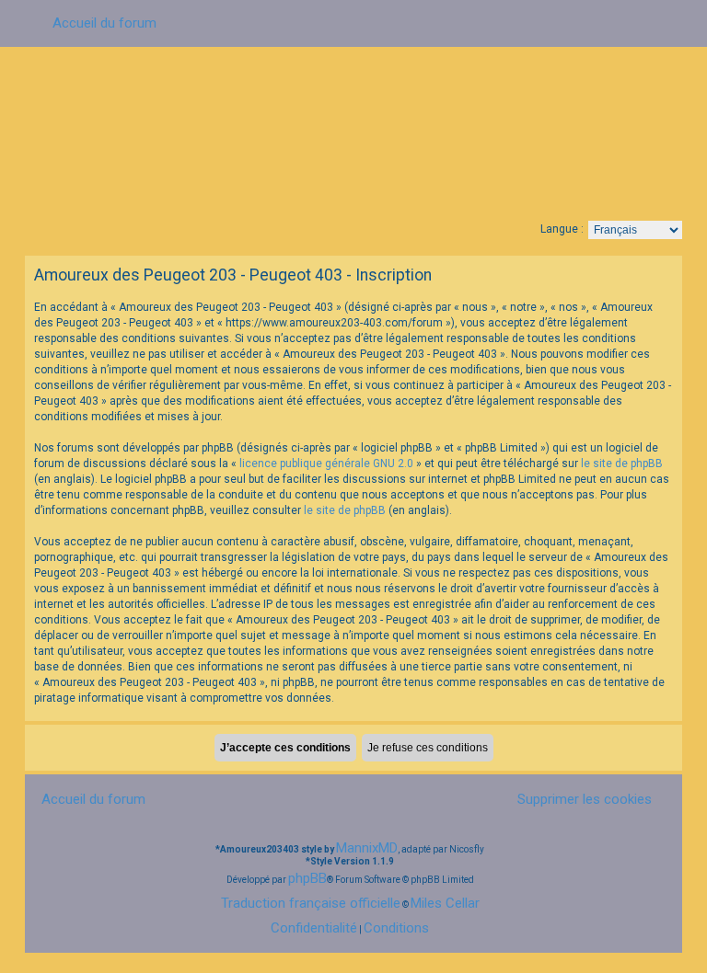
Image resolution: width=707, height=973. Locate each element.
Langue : (562, 229)
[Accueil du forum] (353, 132)
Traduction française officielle (310, 903)
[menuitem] (577, 799)
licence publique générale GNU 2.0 (326, 463)
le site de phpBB (622, 463)
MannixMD (367, 848)
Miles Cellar (445, 903)
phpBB (307, 878)
